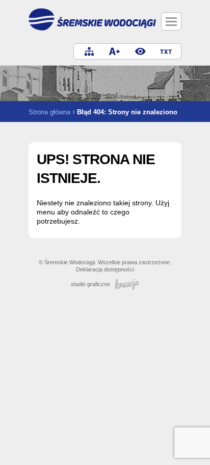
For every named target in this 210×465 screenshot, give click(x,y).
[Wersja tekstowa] (165, 51)
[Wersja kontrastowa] (140, 51)
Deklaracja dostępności (105, 269)
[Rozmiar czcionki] (114, 51)
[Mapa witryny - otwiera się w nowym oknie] (89, 51)
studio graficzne (90, 284)
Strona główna (49, 112)
